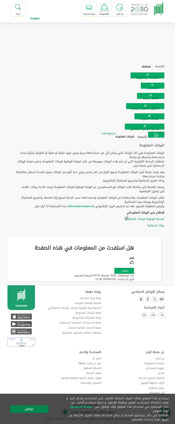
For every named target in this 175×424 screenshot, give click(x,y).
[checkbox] (131, 261)
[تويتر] (155, 299)
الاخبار (161, 373)
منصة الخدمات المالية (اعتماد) (84, 327)
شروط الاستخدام (155, 368)
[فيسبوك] (148, 299)
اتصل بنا (96, 358)
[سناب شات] (141, 299)
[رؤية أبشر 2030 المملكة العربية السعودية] (149, 9)
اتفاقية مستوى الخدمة (151, 378)
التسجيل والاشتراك (90, 383)
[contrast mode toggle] (144, 315)
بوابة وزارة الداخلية (90, 298)
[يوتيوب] (161, 299)
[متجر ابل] (21, 316)
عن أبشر (160, 358)
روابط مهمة (93, 292)
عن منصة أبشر (155, 352)
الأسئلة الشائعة (92, 368)
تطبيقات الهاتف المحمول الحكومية (81, 332)
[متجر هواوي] (21, 331)
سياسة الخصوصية (154, 363)
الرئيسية (142, 136)
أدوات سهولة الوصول (152, 383)
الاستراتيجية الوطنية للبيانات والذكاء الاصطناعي (74, 308)
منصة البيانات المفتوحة (88, 312)
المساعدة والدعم (90, 352)
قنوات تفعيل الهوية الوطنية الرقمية (81, 378)
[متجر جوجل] (21, 324)
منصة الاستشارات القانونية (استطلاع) (80, 322)
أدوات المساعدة (154, 307)
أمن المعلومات (156, 393)
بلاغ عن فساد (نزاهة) (89, 363)
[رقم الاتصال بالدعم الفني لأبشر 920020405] (21, 303)
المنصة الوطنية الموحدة (88, 303)
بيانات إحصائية (155, 225)
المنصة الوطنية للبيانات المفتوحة (144, 219)
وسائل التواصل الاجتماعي (147, 292)
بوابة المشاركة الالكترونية (86, 317)
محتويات (146, 66)
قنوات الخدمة (93, 373)
